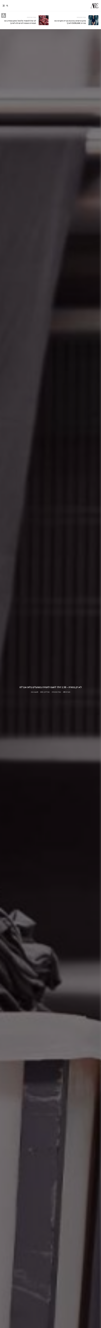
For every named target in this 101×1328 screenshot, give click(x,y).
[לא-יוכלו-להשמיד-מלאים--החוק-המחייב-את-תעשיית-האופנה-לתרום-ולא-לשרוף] (44, 20)
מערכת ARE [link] (66, 692)
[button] (7, 5)
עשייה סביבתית (81, 17)
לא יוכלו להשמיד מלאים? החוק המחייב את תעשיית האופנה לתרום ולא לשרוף (20, 22)
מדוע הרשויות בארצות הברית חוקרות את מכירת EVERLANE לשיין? (70, 22)
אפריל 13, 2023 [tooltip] (45, 692)
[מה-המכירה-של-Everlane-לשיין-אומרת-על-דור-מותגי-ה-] (93, 20)
